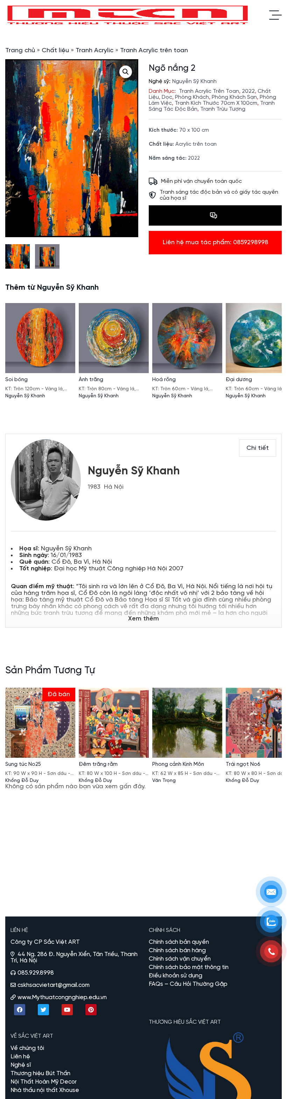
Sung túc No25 (23, 764)
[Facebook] (19, 1009)
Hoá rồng (164, 380)
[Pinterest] (91, 1009)
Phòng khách (192, 97)
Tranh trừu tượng (222, 109)
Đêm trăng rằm (98, 764)
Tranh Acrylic (94, 50)
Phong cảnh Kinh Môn (178, 764)
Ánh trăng (91, 380)
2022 (248, 91)
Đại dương (239, 380)
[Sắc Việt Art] (128, 15)
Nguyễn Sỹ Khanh (194, 81)
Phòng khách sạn (234, 97)
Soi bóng (16, 380)
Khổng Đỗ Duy (21, 780)
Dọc (167, 97)
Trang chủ (20, 50)
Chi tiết (257, 448)
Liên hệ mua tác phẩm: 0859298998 (215, 242)
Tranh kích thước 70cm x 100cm (216, 103)
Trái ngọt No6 (243, 764)
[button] (125, 72)
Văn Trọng (164, 780)
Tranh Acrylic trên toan (154, 50)
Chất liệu (55, 50)
